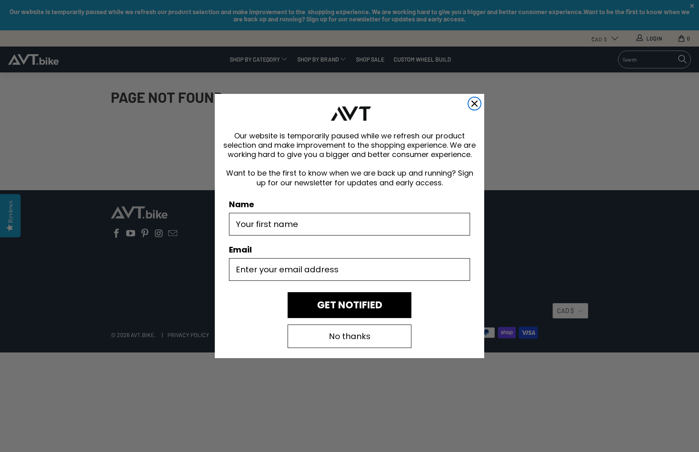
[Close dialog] (474, 103)
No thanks (350, 336)
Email (240, 249)
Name (241, 204)
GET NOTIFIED (349, 305)
